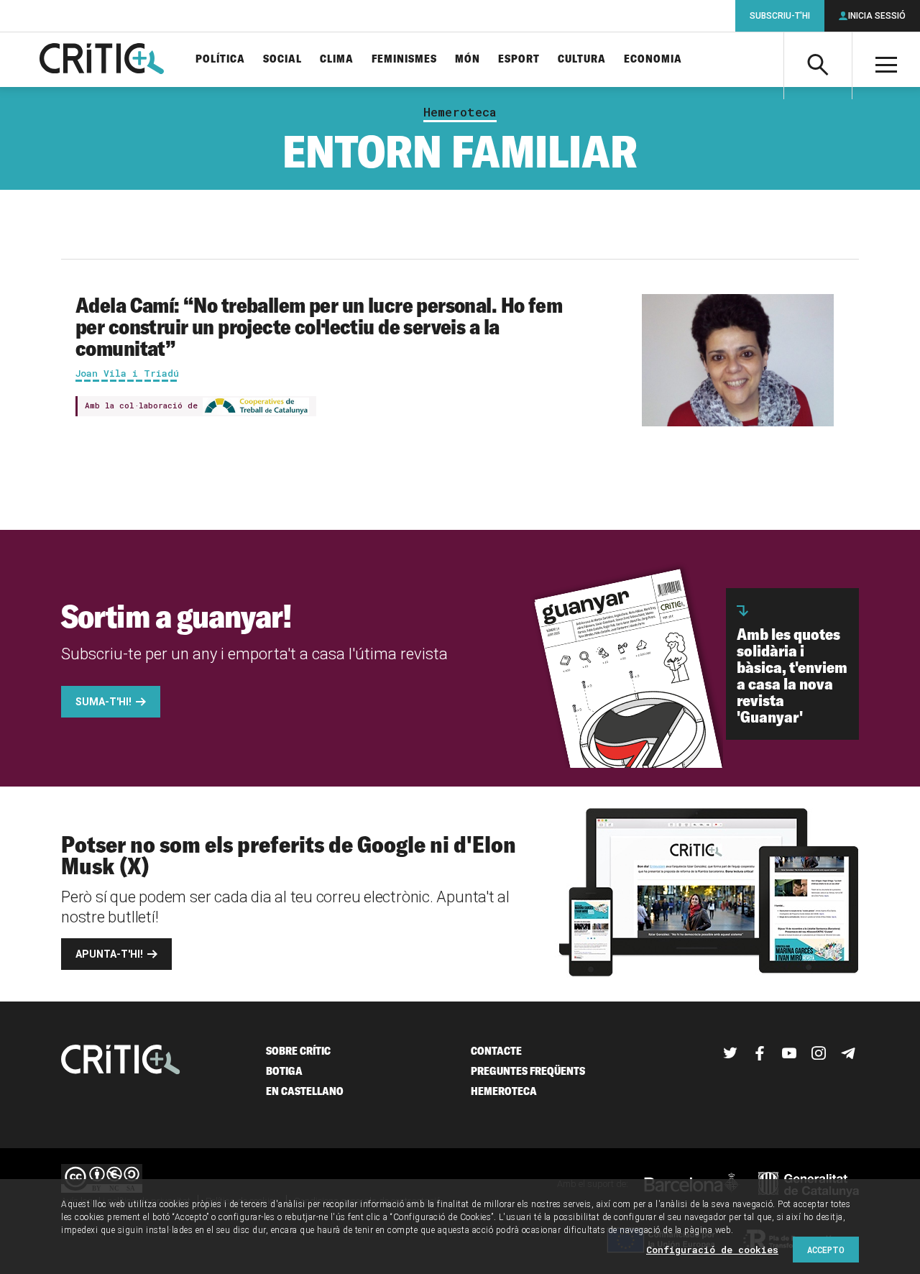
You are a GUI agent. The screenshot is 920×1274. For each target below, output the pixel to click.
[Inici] (120, 1061)
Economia (653, 59)
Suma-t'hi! (103, 701)
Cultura (582, 59)
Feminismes (404, 59)
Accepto (826, 1249)
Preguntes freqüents (528, 1071)
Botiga (284, 1071)
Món (467, 59)
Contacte (496, 1051)
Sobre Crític (298, 1051)
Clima (337, 59)
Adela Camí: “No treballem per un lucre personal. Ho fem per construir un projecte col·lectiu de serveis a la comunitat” (318, 326)
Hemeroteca (460, 112)
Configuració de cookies (712, 1249)
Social (282, 59)
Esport (519, 59)
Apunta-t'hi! (109, 954)
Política (220, 59)
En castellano (305, 1091)
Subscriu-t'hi (780, 16)
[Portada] (102, 59)
